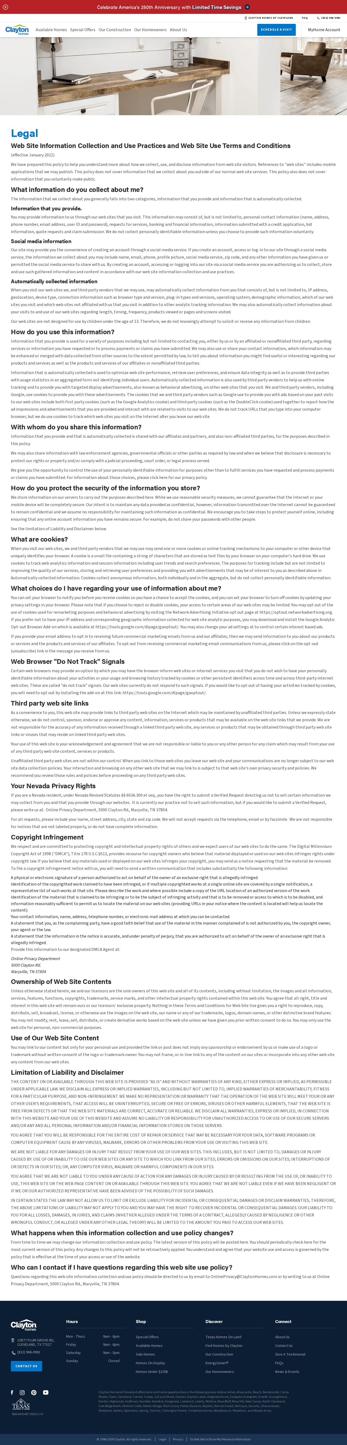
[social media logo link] (12, 1392)
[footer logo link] (24, 1325)
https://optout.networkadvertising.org (295, 612)
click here (159, 478)
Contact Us (26, 1366)
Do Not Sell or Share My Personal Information (220, 1439)
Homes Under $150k (152, 1372)
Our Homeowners (150, 30)
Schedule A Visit (276, 29)
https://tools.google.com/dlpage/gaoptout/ (137, 627)
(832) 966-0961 (330, 18)
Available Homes (51, 30)
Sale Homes (145, 1354)
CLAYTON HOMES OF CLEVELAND (270, 18)
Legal (162, 1439)
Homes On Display (150, 1363)
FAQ (305, 18)
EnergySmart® (217, 1363)
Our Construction (115, 30)
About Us (178, 30)
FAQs (279, 1363)
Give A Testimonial (290, 1354)
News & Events (287, 1372)
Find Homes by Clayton (223, 1346)
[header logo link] (17, 29)
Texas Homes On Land (223, 1337)
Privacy (178, 1439)
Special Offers (82, 30)
